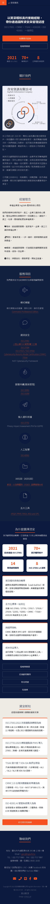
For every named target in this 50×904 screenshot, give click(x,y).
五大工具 (25, 508)
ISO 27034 (25, 347)
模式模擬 (25, 302)
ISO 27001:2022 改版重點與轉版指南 (23, 722)
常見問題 (25, 682)
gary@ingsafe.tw (28, 854)
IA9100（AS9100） (25, 478)
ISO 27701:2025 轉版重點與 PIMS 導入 (24, 742)
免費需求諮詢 (25, 38)
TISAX (25, 357)
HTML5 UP (27, 896)
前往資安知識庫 (25, 822)
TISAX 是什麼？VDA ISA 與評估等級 (22, 762)
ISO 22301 (25, 390)
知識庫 (25, 689)
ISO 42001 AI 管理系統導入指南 (20, 803)
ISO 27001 (25, 340)
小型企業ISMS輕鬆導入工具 (25, 344)
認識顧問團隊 (25, 674)
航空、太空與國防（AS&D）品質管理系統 (25, 484)
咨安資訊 (14, 2)
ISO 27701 (25, 422)
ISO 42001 (25, 455)
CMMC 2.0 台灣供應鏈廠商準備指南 (22, 783)
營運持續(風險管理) (25, 384)
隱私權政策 (25, 893)
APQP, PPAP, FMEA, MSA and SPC (25, 513)
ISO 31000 (25, 393)
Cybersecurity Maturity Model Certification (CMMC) (25, 354)
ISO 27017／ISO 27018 (25, 350)
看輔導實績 (25, 46)
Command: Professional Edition (25, 311)
